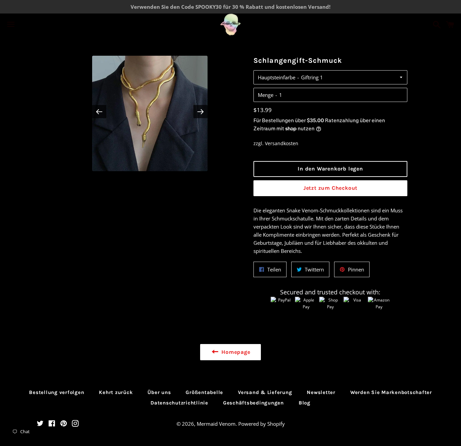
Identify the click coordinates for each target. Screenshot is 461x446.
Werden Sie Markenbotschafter (391, 392)
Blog (304, 403)
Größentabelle (204, 392)
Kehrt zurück (116, 392)
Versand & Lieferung (265, 392)
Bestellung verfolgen (56, 392)
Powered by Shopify (261, 423)
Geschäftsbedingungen (253, 403)
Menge (265, 94)
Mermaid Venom (216, 423)
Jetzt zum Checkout (330, 188)
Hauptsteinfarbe (276, 77)
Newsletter (321, 392)
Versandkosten (281, 143)
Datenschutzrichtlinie (179, 403)
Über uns (159, 392)
